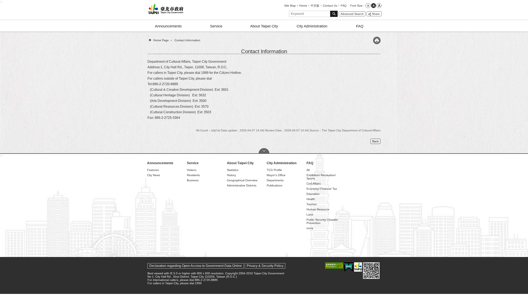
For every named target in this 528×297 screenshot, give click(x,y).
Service (216, 26)
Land (309, 214)
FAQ (343, 5)
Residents (193, 175)
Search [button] (334, 14)
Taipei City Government (165, 10)
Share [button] (376, 13)
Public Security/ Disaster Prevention (322, 221)
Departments (275, 180)
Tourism (311, 204)
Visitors (191, 170)
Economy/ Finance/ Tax (321, 188)
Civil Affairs (313, 183)
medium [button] (373, 5)
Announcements (168, 26)
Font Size (356, 5)
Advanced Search (352, 13)
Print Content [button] (377, 40)
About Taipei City (264, 26)
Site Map (290, 5)
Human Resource (317, 209)
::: (1, 2)
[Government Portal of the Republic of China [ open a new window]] (348, 267)
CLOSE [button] (264, 150)
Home (303, 5)
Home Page (161, 40)
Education (312, 194)
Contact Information (187, 40)
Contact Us (330, 5)
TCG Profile (274, 170)
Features (153, 170)
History (231, 175)
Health (310, 199)
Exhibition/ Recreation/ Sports (321, 176)
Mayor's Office (276, 175)
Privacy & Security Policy (265, 266)
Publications (274, 185)
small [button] (367, 5)
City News (153, 175)
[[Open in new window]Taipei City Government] (358, 267)
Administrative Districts (241, 185)
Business (193, 180)
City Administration (312, 26)
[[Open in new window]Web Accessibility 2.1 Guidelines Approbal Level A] (334, 265)
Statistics (232, 170)
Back (375, 141)
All (308, 170)
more (309, 228)
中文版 (315, 5)
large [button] (379, 5)
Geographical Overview (242, 180)
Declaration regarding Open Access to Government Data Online (195, 266)
